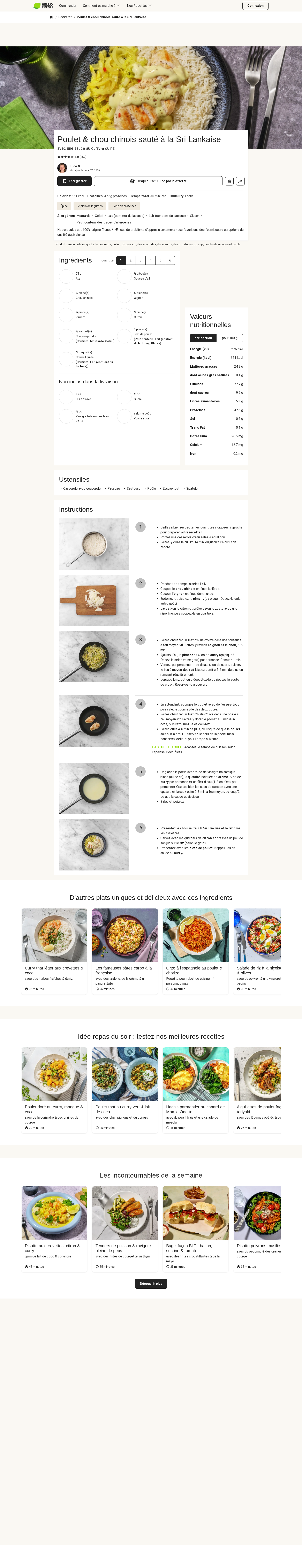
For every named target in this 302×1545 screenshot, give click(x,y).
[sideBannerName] (216, 277)
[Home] (51, 17)
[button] (121, 260)
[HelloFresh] (43, 6)
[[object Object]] (229, 181)
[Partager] (240, 181)
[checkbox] (59, 157)
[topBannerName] (151, 34)
